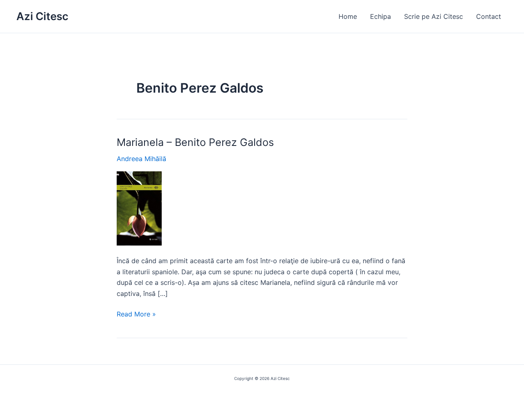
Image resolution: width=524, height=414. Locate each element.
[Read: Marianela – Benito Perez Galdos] (139, 208)
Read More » (136, 314)
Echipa (380, 16)
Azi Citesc (42, 16)
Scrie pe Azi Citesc (433, 16)
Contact (488, 16)
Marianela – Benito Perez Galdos (195, 142)
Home (348, 16)
